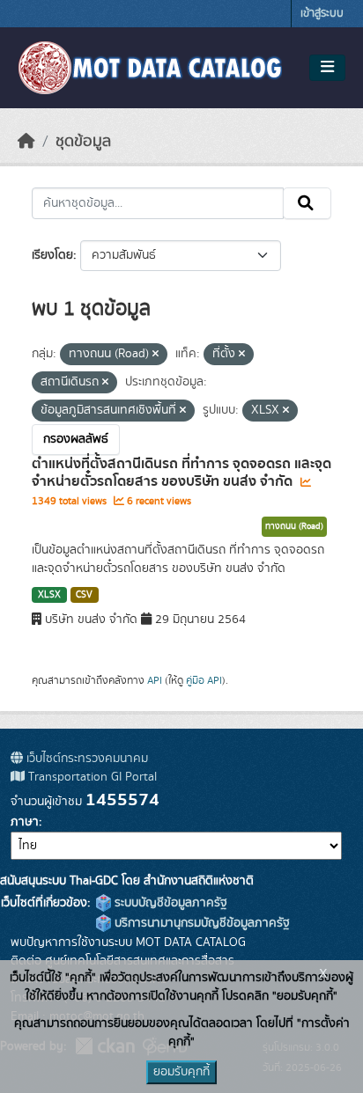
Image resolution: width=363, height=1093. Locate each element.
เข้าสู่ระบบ (322, 13)
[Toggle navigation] (327, 68)
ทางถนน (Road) (294, 526)
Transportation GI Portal (91, 777)
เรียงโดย (52, 255)
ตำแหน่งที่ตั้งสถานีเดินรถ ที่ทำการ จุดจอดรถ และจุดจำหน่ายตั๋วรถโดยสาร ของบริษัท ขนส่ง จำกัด (181, 473)
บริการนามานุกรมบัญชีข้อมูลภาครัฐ (200, 923)
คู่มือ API (204, 680)
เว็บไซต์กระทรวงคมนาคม (85, 758)
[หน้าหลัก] (26, 141)
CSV (84, 595)
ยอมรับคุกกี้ (181, 1072)
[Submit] (307, 203)
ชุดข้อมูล (83, 141)
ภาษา (25, 822)
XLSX (49, 595)
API (154, 680)
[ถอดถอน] (155, 355)
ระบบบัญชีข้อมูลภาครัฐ (169, 903)
